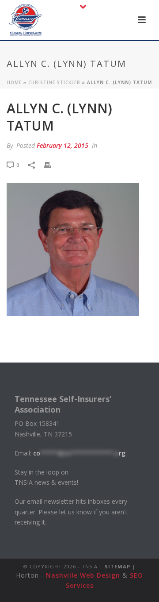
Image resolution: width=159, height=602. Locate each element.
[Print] (52, 164)
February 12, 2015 (62, 145)
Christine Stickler (54, 82)
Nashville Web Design (83, 575)
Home (14, 82)
